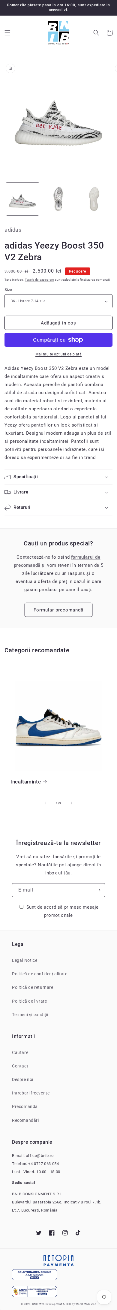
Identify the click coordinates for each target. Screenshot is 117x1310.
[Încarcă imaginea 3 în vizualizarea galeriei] (94, 199)
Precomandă (25, 1106)
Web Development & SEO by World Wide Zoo (67, 1303)
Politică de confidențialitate (39, 973)
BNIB (35, 1303)
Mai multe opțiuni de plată (58, 354)
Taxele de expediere (39, 279)
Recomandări (25, 1120)
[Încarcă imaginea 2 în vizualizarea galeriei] (58, 199)
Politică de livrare (29, 1001)
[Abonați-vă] (98, 890)
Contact (20, 1066)
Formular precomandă (58, 610)
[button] (7, 32)
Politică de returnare (32, 987)
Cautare (20, 1052)
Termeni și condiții (30, 1014)
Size (8, 289)
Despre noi (22, 1079)
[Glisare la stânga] (45, 803)
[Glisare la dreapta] (71, 803)
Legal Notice (24, 960)
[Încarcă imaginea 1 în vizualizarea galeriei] (22, 199)
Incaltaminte (25, 782)
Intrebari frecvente (31, 1093)
